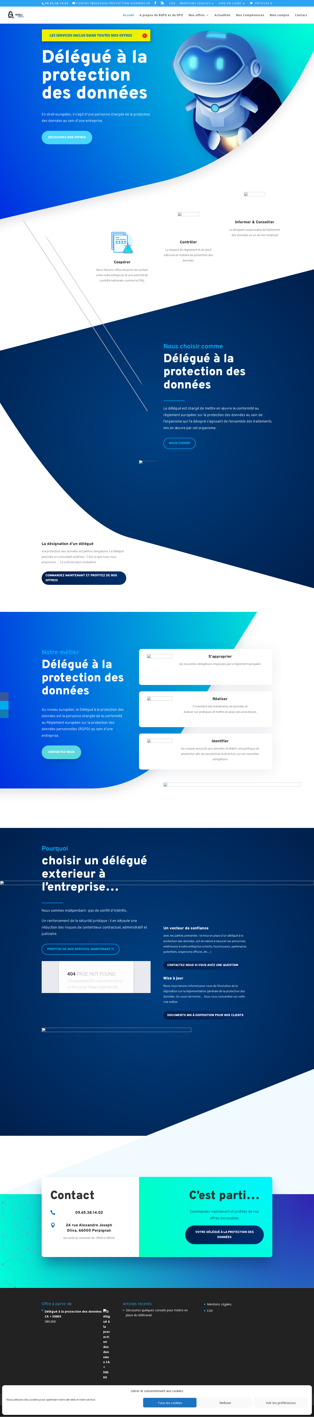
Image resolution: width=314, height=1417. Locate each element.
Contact (301, 15)
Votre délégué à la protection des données (224, 1234)
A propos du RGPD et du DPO (161, 15)
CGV (172, 3)
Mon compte (279, 15)
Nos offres (197, 15)
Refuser (225, 1403)
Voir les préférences (281, 1403)
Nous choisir (179, 443)
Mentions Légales (195, 3)
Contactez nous (61, 752)
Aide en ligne (230, 3)
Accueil (128, 15)
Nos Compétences (250, 15)
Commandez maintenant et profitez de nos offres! (81, 578)
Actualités (222, 15)
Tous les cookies (170, 1403)
